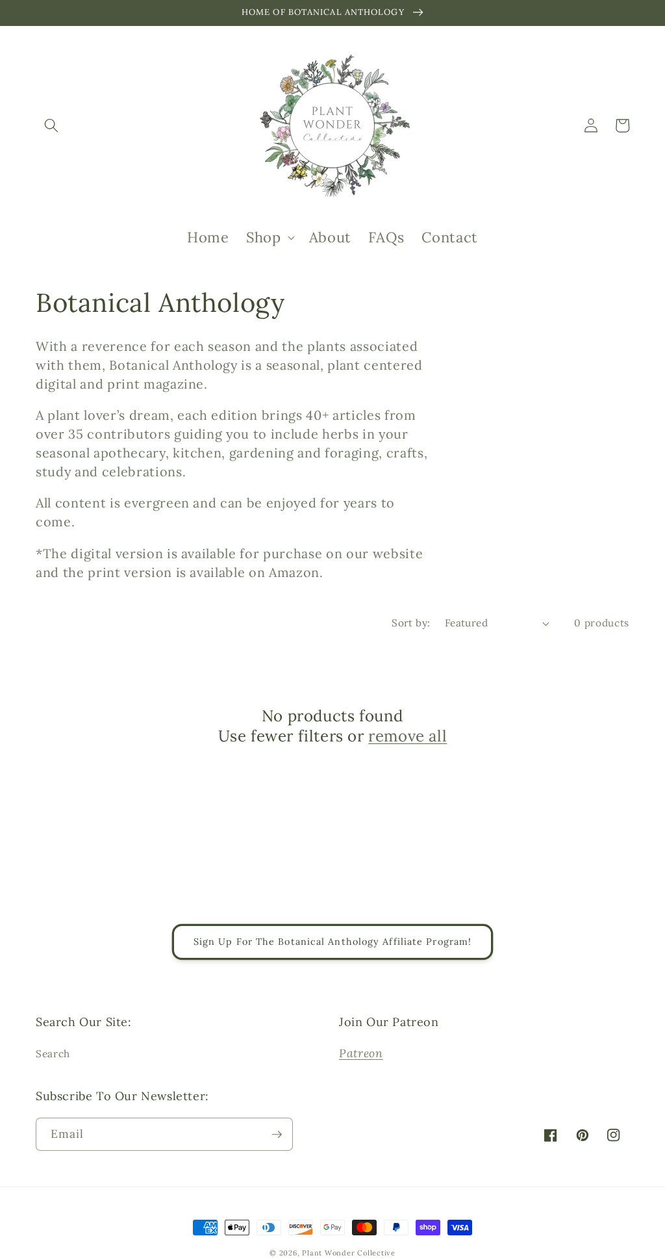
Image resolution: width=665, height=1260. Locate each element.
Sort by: (411, 623)
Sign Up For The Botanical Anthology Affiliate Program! (332, 941)
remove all (407, 736)
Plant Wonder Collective (348, 1252)
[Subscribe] (276, 1134)
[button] (51, 125)
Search (53, 1054)
